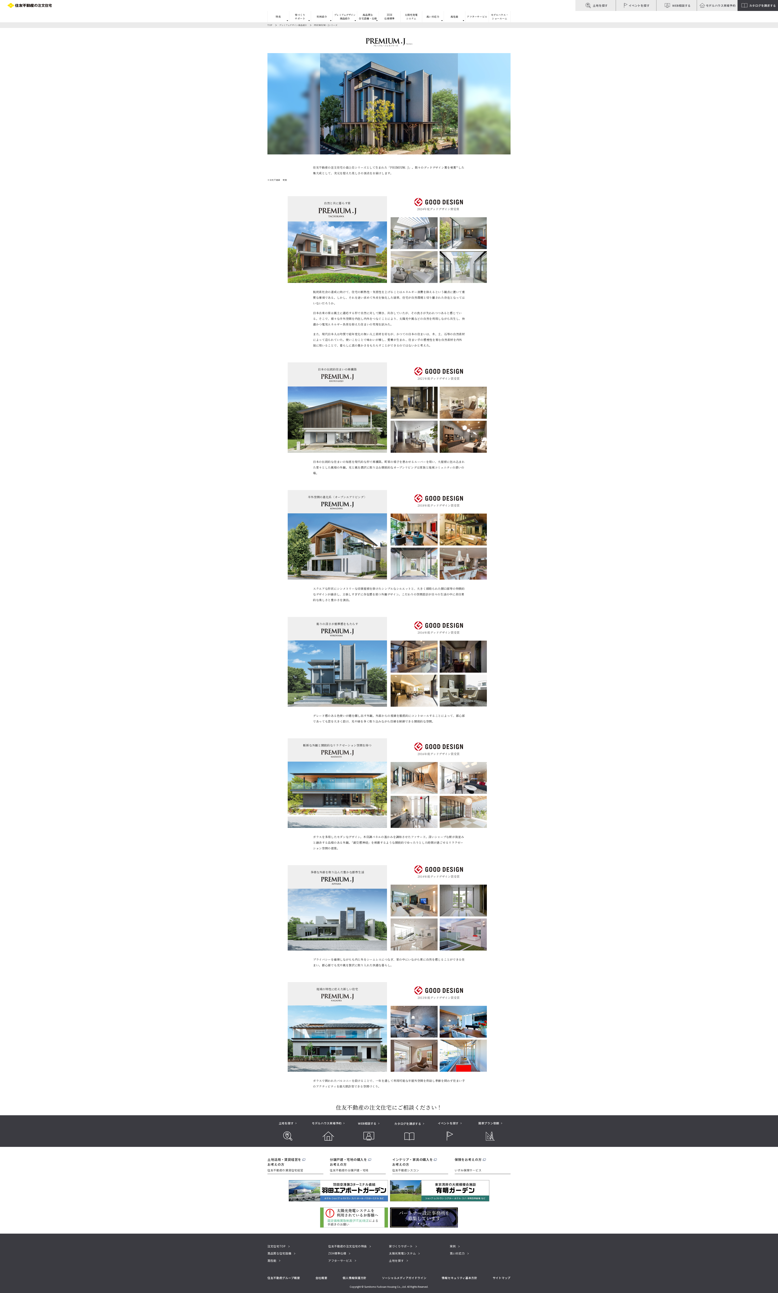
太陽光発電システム (411, 16)
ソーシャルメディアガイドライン (404, 1278)
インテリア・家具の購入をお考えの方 (412, 1162)
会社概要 (321, 1278)
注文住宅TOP (276, 1246)
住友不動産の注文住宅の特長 (347, 1246)
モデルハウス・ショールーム (500, 16)
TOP (269, 25)
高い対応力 (457, 1253)
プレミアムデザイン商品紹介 (293, 25)
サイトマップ (502, 1278)
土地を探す (396, 1261)
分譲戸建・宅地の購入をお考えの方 (348, 1162)
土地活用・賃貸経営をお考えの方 (284, 1162)
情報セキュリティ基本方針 (459, 1278)
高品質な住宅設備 (279, 1253)
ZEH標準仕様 (337, 1253)
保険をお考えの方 (468, 1159)
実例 (453, 1246)
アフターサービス (477, 16)
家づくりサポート (401, 1246)
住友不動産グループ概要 (283, 1278)
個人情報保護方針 (355, 1278)
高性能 (271, 1261)
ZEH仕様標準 (389, 16)
